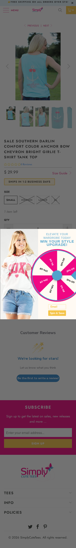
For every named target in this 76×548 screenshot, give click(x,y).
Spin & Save (57, 313)
